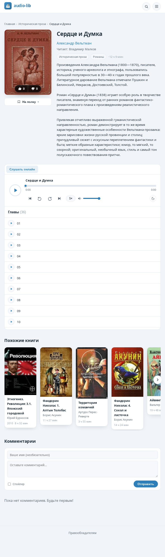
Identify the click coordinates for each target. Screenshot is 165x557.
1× (70, 198)
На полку (30, 102)
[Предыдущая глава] (30, 198)
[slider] (91, 186)
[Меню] (157, 6)
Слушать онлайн (22, 169)
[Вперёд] (157, 379)
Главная (9, 24)
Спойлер (18, 484)
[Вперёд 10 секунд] (49, 198)
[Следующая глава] (59, 198)
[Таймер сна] (153, 198)
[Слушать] (15, 190)
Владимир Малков (82, 49)
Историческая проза (32, 24)
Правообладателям (82, 533)
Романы (98, 57)
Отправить (146, 484)
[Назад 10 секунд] (39, 198)
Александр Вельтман (74, 43)
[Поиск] (146, 6)
